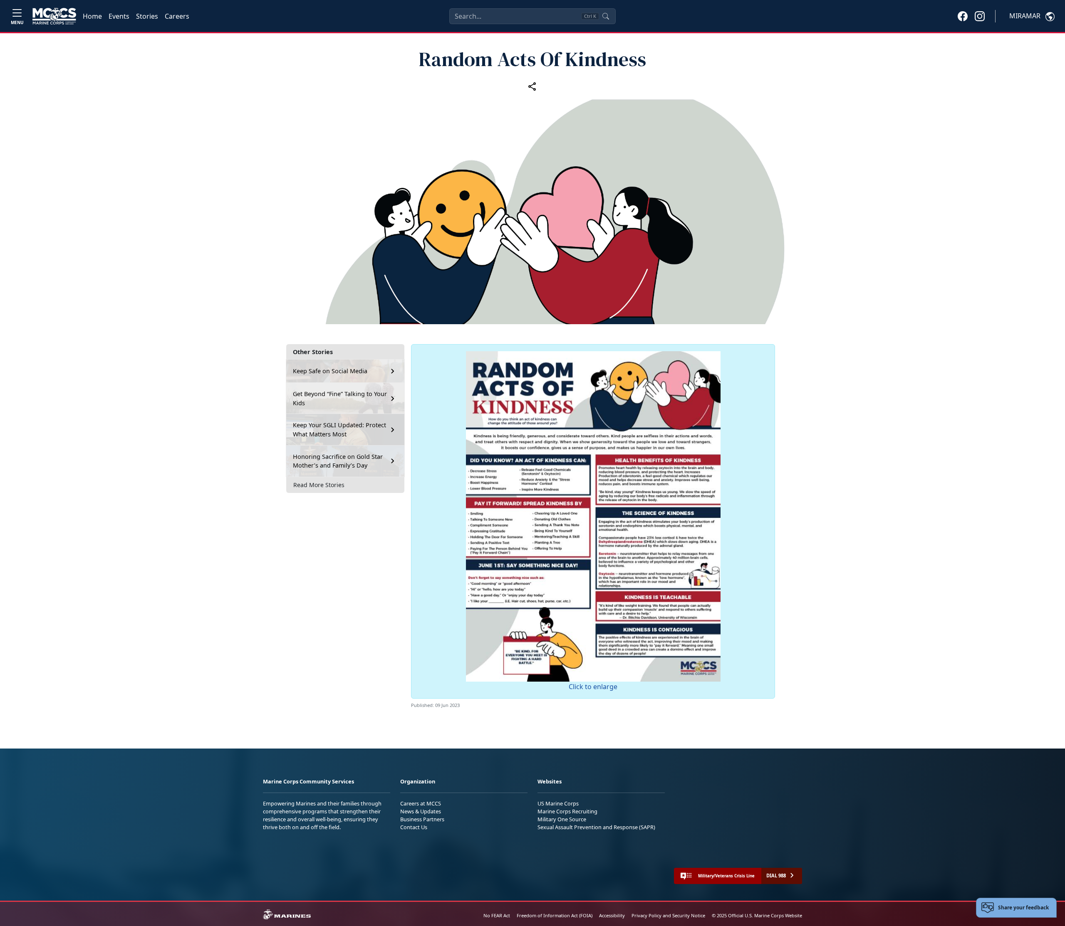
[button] (963, 15)
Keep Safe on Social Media (330, 371)
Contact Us (413, 827)
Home (92, 16)
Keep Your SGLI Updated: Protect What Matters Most (339, 429)
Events (119, 16)
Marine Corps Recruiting (567, 811)
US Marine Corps (558, 803)
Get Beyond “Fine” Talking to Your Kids (340, 398)
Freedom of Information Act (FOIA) (554, 915)
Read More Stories (318, 485)
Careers (177, 16)
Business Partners (422, 819)
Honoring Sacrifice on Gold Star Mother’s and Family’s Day (338, 461)
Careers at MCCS (420, 803)
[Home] (54, 16)
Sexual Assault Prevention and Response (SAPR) (596, 827)
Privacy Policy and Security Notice (668, 915)
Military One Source (561, 819)
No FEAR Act (496, 915)
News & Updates (420, 811)
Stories (147, 16)
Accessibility (612, 915)
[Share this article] (532, 86)
